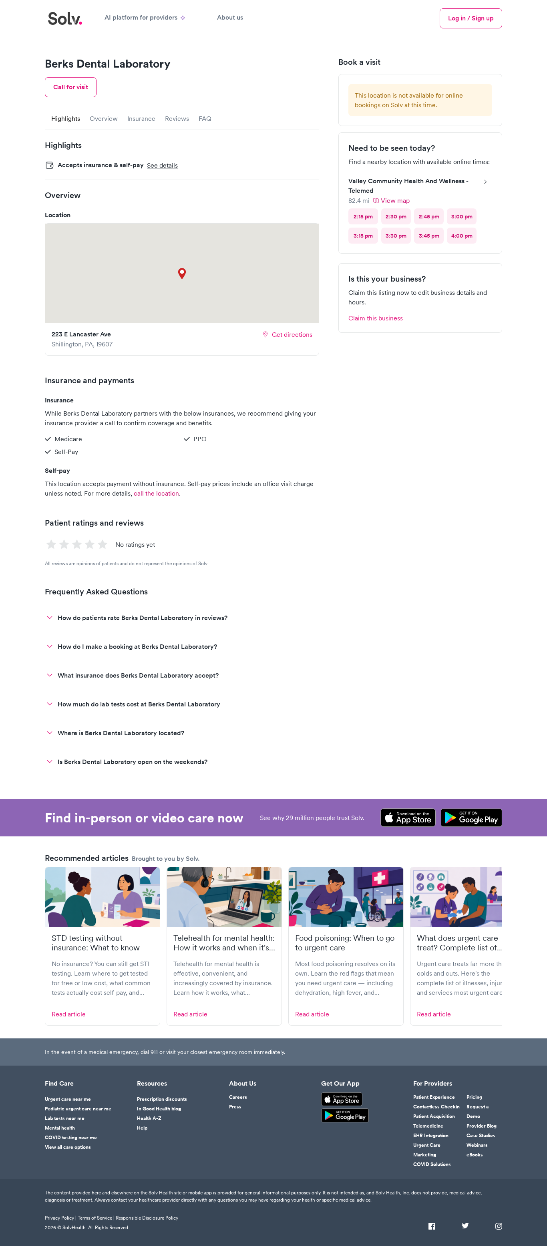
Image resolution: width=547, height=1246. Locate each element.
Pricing (474, 1097)
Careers (238, 1097)
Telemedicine (428, 1126)
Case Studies (481, 1135)
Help (142, 1128)
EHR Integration (430, 1135)
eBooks (475, 1154)
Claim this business (375, 318)
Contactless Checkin (436, 1106)
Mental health (60, 1128)
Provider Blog (482, 1126)
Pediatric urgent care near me (78, 1108)
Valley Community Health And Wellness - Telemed (408, 186)
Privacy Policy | (60, 1218)
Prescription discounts (162, 1099)
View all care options (68, 1147)
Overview (104, 118)
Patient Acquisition (434, 1116)
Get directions (292, 334)
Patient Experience (434, 1097)
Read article (69, 1014)
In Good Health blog (159, 1108)
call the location (156, 493)
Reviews (177, 118)
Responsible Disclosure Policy (147, 1218)
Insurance (141, 118)
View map (395, 200)
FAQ (205, 118)
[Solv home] (65, 18)
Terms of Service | (96, 1218)
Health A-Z (149, 1118)
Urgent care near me (68, 1099)
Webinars (477, 1145)
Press (235, 1106)
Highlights (65, 118)
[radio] (363, 216)
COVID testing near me (71, 1137)
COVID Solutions (432, 1164)
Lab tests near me (64, 1118)
